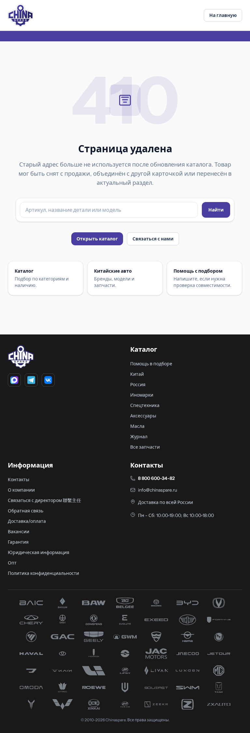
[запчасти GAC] (62, 636)
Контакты (18, 479)
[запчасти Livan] (156, 670)
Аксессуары (143, 416)
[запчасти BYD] (187, 602)
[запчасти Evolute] (125, 619)
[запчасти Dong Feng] (94, 619)
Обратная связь (25, 511)
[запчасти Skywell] (125, 687)
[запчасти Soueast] (156, 687)
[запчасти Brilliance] (156, 602)
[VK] (48, 380)
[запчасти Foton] (31, 636)
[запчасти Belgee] (125, 602)
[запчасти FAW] (187, 619)
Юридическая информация (38, 552)
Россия (138, 384)
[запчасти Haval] (31, 653)
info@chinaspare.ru (157, 490)
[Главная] (20, 15)
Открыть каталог (97, 239)
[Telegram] (31, 380)
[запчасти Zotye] (187, 704)
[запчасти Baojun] (62, 602)
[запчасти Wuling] (62, 704)
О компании (21, 490)
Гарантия (18, 542)
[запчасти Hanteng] (219, 636)
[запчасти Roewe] (94, 687)
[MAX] (14, 380)
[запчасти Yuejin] (125, 704)
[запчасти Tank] (219, 687)
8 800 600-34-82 (156, 478)
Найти (216, 210)
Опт (12, 563)
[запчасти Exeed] (156, 619)
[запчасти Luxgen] (187, 670)
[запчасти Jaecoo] (187, 653)
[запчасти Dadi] (62, 619)
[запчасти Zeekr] (156, 704)
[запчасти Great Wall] (125, 636)
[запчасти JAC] (156, 653)
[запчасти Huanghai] (125, 653)
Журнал (138, 437)
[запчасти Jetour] (219, 653)
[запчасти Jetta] (31, 670)
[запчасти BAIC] (31, 602)
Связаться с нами (153, 239)
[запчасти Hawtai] (62, 653)
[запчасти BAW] (94, 602)
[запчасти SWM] (187, 687)
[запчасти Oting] (62, 687)
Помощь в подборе (151, 364)
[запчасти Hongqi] (94, 653)
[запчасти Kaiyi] (62, 670)
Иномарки (141, 395)
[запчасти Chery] (31, 619)
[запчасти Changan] (219, 602)
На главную (223, 15)
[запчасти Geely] (94, 636)
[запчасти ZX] (219, 704)
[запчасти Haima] (187, 636)
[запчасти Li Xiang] (94, 670)
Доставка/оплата (27, 521)
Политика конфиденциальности (43, 573)
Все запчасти (145, 447)
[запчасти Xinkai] (94, 704)
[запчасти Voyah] (31, 704)
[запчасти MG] (219, 670)
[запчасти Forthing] (219, 619)
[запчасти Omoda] (31, 687)
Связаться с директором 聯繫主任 (44, 500)
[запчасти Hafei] (156, 636)
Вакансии (18, 532)
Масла (137, 426)
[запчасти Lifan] (125, 670)
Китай (137, 374)
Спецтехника (145, 405)
